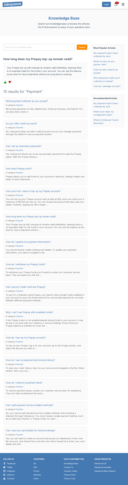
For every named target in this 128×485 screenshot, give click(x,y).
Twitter (10, 467)
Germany (37, 475)
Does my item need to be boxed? (106, 71)
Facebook (11, 463)
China (36, 478)
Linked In (10, 475)
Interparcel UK (100, 463)
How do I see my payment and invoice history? (30, 360)
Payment (19, 105)
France (36, 471)
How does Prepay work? (19, 168)
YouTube (10, 478)
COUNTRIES (39, 459)
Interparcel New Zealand (104, 471)
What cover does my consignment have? (104, 113)
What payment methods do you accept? (27, 101)
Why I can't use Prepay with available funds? (29, 312)
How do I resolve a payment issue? (24, 382)
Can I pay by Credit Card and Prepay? (26, 287)
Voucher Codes (70, 471)
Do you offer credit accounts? (21, 123)
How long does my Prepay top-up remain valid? (31, 216)
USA (35, 467)
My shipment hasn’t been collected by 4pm (106, 55)
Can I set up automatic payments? (24, 146)
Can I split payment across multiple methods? (29, 405)
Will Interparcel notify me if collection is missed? (107, 79)
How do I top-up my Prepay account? (26, 337)
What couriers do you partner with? (104, 63)
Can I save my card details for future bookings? (31, 430)
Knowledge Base (71, 463)
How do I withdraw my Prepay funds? (26, 264)
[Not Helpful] (10, 82)
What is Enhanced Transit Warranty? (106, 121)
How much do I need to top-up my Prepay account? (33, 191)
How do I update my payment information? (28, 242)
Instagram (11, 471)
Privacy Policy (70, 475)
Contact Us (68, 467)
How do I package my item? (107, 86)
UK (35, 463)
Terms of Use (69, 478)
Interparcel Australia (102, 467)
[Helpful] (5, 82)
